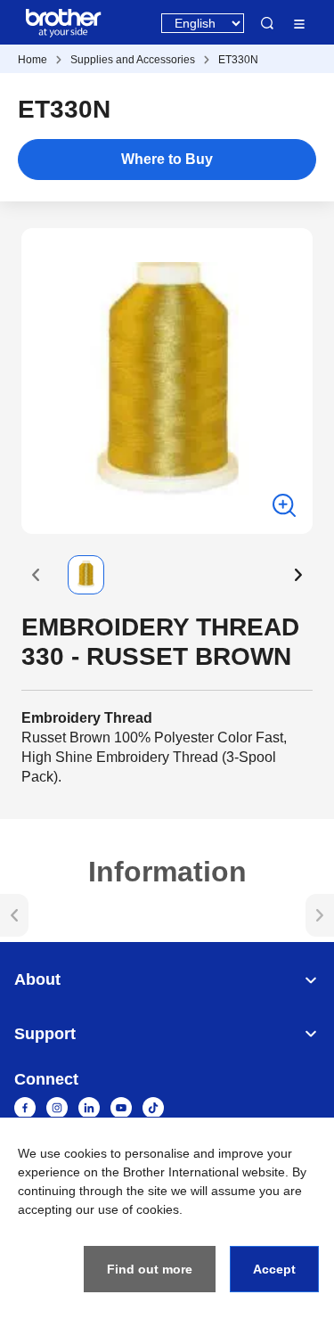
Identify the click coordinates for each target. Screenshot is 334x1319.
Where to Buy (167, 159)
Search (267, 23)
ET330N (238, 59)
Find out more (149, 1269)
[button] (35, 575)
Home (32, 59)
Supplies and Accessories (132, 59)
